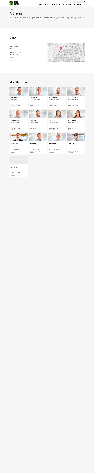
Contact (84, 4)
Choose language (69, 1)
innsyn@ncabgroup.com (78, 18)
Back (12, 9)
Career (73, 4)
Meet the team (13, 60)
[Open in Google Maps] (66, 52)
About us (41, 4)
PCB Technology (67, 4)
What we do (47, 4)
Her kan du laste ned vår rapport (17, 21)
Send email (13, 129)
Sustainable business (57, 4)
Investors (79, 4)
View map (12, 57)
